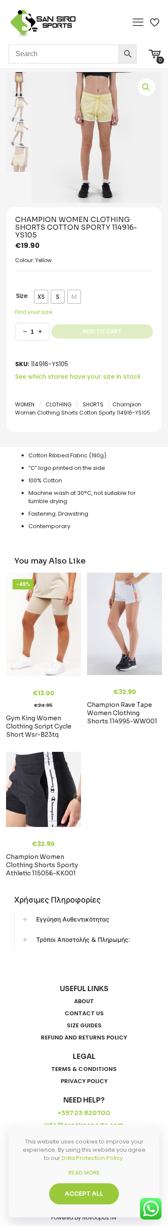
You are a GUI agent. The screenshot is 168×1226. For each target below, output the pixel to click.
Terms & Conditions (84, 1069)
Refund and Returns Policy (84, 1038)
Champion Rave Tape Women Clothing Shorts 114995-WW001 (122, 713)
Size (22, 295)
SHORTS (93, 404)
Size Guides (84, 1026)
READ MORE (84, 1173)
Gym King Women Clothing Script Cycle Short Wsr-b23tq (39, 726)
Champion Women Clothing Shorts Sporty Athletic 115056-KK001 (42, 865)
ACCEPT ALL (84, 1193)
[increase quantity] (39, 332)
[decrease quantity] (24, 332)
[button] (146, 87)
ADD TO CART (102, 331)
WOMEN (24, 404)
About (84, 1001)
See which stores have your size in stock (78, 376)
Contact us (84, 1013)
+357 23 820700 (84, 1113)
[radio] (41, 296)
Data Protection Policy (92, 1158)
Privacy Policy (84, 1081)
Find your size (34, 312)
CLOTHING (59, 404)
